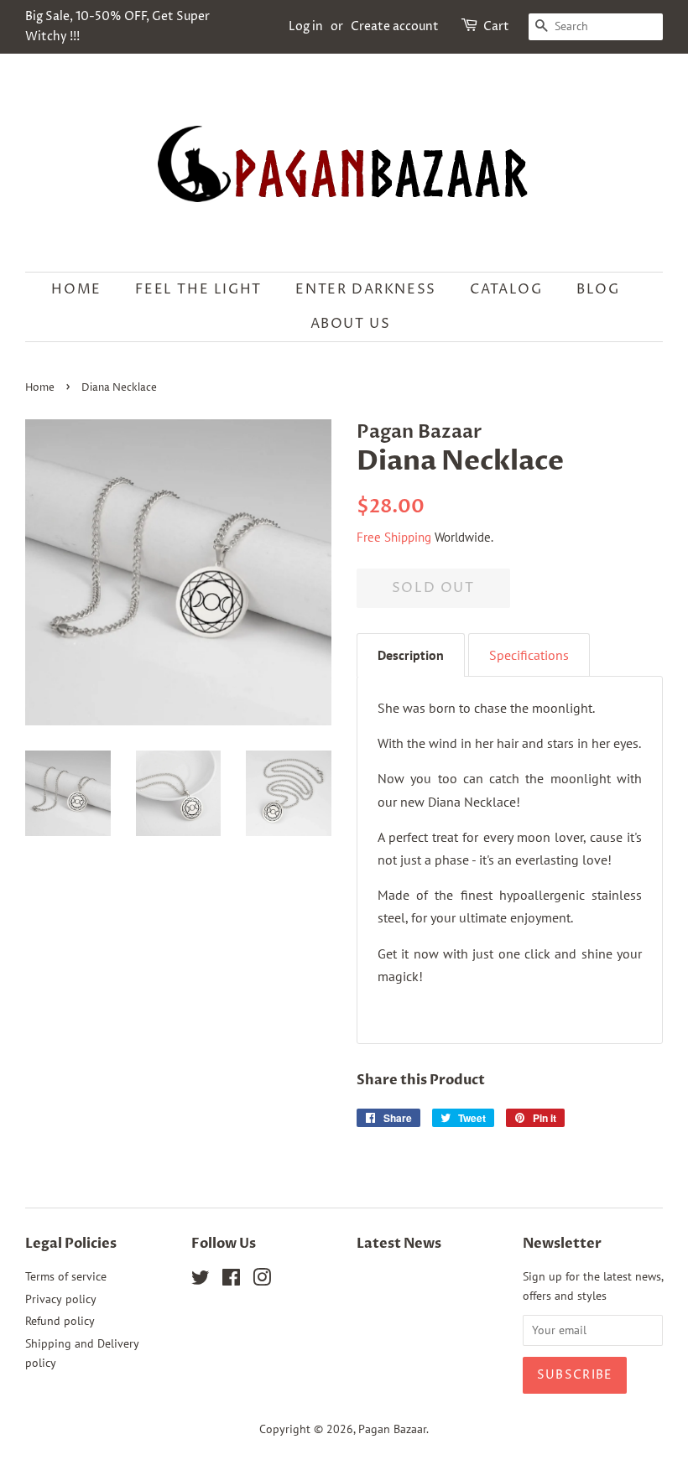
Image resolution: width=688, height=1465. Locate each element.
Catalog (506, 289)
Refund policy (60, 1320)
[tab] (411, 655)
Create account (395, 26)
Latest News (399, 1243)
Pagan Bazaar (392, 1428)
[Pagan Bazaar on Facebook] (231, 1280)
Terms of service (66, 1276)
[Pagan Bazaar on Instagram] (262, 1280)
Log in (306, 26)
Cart (496, 26)
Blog (597, 289)
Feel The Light (198, 289)
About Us (350, 323)
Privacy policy (60, 1299)
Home (76, 289)
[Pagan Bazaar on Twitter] (200, 1280)
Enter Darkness (365, 289)
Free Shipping (394, 537)
